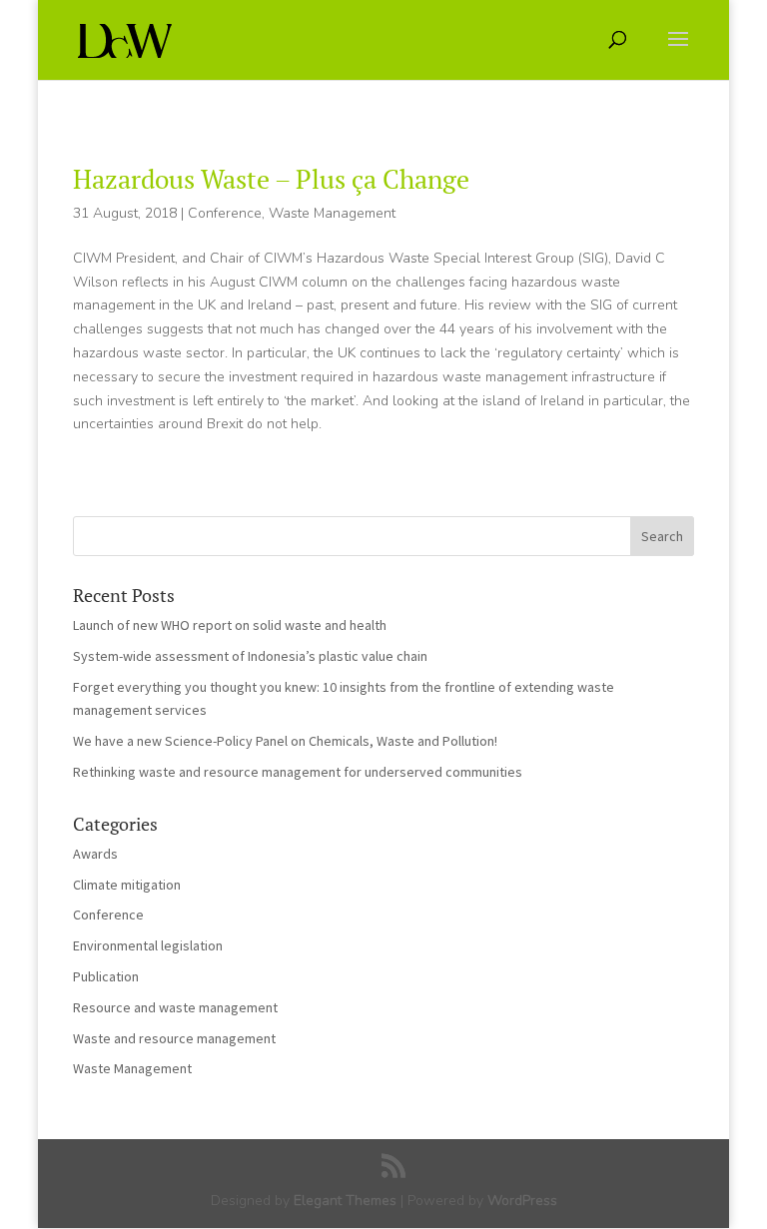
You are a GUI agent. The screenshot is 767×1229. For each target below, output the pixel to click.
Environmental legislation (148, 945)
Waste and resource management (174, 1038)
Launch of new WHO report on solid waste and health (229, 625)
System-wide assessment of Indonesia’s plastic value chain (250, 656)
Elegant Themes (345, 1200)
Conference (225, 213)
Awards (95, 854)
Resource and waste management (175, 1007)
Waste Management (332, 213)
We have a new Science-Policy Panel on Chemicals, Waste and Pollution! (285, 741)
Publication (106, 976)
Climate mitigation (127, 885)
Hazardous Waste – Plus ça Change (271, 179)
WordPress (522, 1200)
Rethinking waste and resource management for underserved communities (297, 772)
